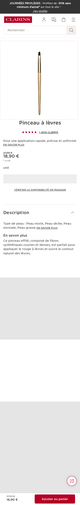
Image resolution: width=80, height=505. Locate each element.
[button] (40, 213)
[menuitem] (43, 19)
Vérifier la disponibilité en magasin (40, 189)
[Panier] (63, 19)
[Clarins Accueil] (18, 19)
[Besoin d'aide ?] (72, 481)
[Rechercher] (71, 30)
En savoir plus (13, 144)
